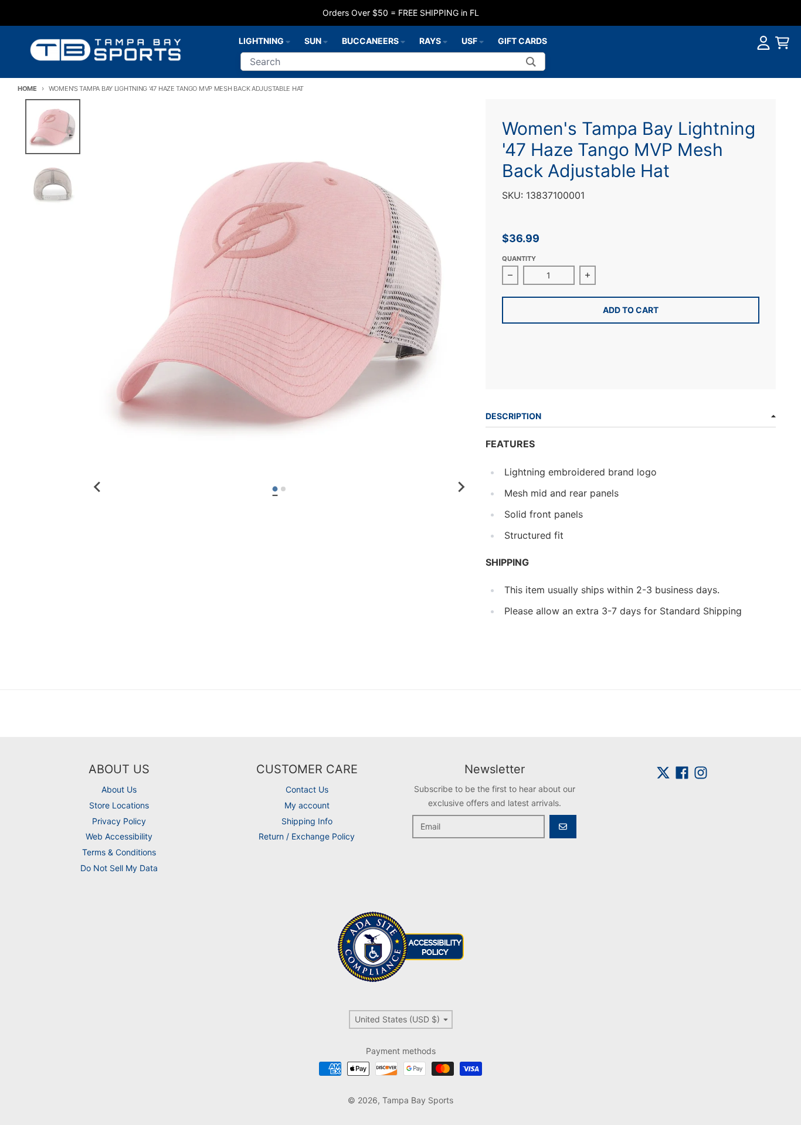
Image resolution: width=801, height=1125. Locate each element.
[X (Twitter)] (663, 773)
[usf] (481, 41)
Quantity (519, 258)
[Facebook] (682, 773)
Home (27, 88)
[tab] (275, 489)
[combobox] (393, 61)
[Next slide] (461, 487)
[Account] (763, 43)
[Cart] (782, 43)
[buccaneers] (402, 41)
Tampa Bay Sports (417, 1100)
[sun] (325, 41)
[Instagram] (701, 773)
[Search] (531, 61)
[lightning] (288, 41)
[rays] (445, 41)
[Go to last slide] (97, 487)
